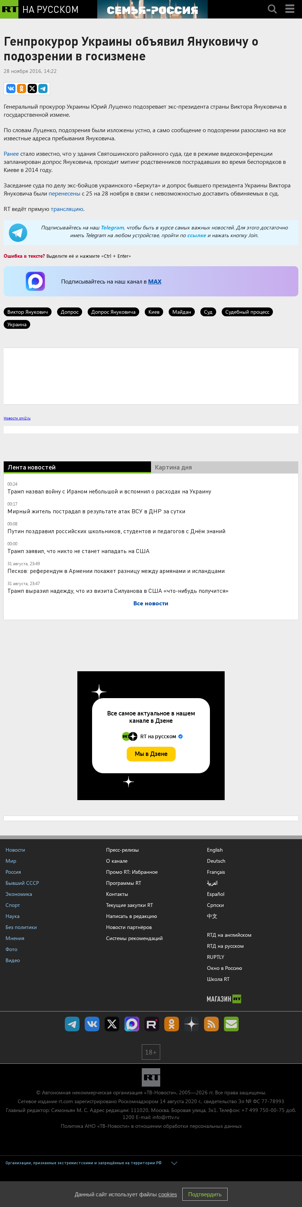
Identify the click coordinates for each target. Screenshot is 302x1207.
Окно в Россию (224, 967)
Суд (208, 311)
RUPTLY (215, 956)
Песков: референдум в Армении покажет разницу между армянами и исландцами (116, 570)
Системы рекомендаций (134, 938)
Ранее (11, 153)
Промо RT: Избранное (132, 871)
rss (211, 1024)
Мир (11, 860)
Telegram (112, 227)
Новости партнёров (129, 926)
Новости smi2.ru (17, 417)
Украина (17, 324)
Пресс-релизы (122, 849)
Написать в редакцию (131, 915)
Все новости (150, 603)
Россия (13, 871)
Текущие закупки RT (129, 904)
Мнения (15, 938)
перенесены (64, 193)
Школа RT (218, 978)
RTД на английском (229, 934)
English (215, 850)
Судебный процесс (247, 311)
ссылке (196, 235)
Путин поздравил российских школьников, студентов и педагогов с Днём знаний (116, 531)
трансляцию (67, 208)
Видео (13, 960)
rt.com (66, 1101)
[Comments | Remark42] (151, 375)
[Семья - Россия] (152, 9)
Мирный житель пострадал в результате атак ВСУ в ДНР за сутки (96, 511)
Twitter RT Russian (112, 1024)
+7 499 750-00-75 (263, 1109)
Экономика (19, 893)
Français (216, 872)
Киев (153, 311)
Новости (15, 849)
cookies (167, 1194)
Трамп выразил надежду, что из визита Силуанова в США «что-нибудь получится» (118, 590)
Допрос (69, 311)
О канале (116, 860)
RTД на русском (225, 945)
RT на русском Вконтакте (92, 1024)
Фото (11, 949)
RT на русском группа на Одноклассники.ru (171, 1024)
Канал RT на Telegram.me (72, 1024)
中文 (212, 916)
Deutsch (216, 861)
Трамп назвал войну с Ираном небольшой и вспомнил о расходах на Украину (109, 491)
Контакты (117, 893)
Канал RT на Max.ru (131, 1024)
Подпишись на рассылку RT (231, 1024)
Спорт (13, 904)
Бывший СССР (22, 882)
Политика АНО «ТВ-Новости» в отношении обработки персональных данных (151, 1125)
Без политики (21, 926)
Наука (13, 915)
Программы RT (123, 882)
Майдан (181, 311)
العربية (212, 883)
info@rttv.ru (165, 1116)
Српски (215, 905)
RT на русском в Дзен (191, 1024)
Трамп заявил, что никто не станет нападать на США (78, 551)
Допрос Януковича (113, 311)
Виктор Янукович (27, 311)
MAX (154, 281)
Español (215, 894)
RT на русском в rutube (151, 1024)
